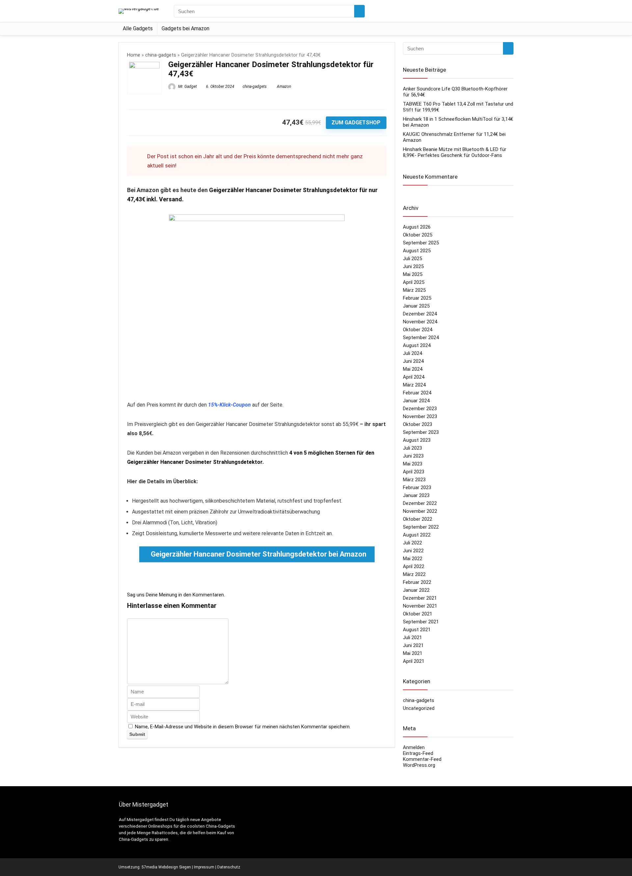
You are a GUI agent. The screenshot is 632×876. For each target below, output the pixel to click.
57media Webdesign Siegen (166, 867)
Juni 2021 (413, 645)
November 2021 (420, 606)
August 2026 (417, 227)
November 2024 (420, 322)
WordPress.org (419, 765)
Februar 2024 (417, 393)
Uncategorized (418, 708)
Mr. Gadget (187, 86)
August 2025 (417, 251)
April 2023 (413, 472)
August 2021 (417, 630)
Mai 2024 (412, 369)
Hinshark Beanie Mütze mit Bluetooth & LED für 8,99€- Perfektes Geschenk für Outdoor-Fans (454, 152)
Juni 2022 (413, 551)
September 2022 (421, 527)
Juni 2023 (413, 456)
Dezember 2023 (420, 409)
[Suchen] (359, 11)
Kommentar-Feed (422, 759)
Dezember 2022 (420, 503)
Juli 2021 (412, 637)
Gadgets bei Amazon (185, 28)
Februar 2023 (417, 487)
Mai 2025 (412, 274)
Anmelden (414, 747)
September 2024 (421, 337)
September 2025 (421, 243)
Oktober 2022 (417, 519)
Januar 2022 (416, 590)
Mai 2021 (412, 653)
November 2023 (420, 416)
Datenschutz (228, 867)
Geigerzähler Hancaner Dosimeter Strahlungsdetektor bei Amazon (258, 554)
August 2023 (417, 440)
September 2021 (421, 622)
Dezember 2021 (420, 598)
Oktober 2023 (417, 424)
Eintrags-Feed (418, 753)
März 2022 (414, 574)
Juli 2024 (412, 353)
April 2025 (413, 282)
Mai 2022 (412, 559)
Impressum (204, 867)
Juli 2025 (412, 259)
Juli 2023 (412, 448)
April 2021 (413, 661)
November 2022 (420, 511)
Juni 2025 (413, 266)
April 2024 (413, 377)
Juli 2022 (412, 543)
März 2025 (414, 290)
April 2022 (413, 566)
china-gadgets (160, 55)
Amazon (284, 86)
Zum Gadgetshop (356, 122)
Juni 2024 (413, 361)
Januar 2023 (416, 495)
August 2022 (417, 535)
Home (133, 55)
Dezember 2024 (420, 314)
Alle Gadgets (138, 28)
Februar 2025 (417, 298)
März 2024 (414, 385)
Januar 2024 (416, 401)
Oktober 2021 (417, 614)
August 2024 (417, 345)
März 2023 (414, 480)
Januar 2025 (416, 306)
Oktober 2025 (417, 235)
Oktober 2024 (417, 330)
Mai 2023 (412, 464)
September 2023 (421, 432)
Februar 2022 (417, 582)
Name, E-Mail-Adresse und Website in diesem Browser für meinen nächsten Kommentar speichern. (243, 727)
